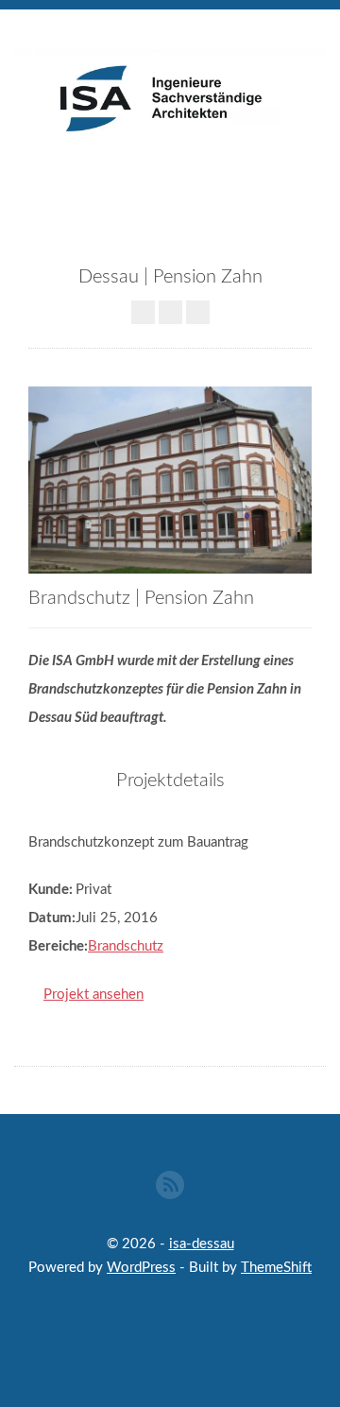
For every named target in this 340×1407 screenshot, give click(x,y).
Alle (170, 312)
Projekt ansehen (93, 994)
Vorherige (143, 312)
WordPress (141, 1268)
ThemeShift (276, 1268)
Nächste (198, 312)
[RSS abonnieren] (170, 1184)
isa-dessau (201, 1244)
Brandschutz (125, 946)
